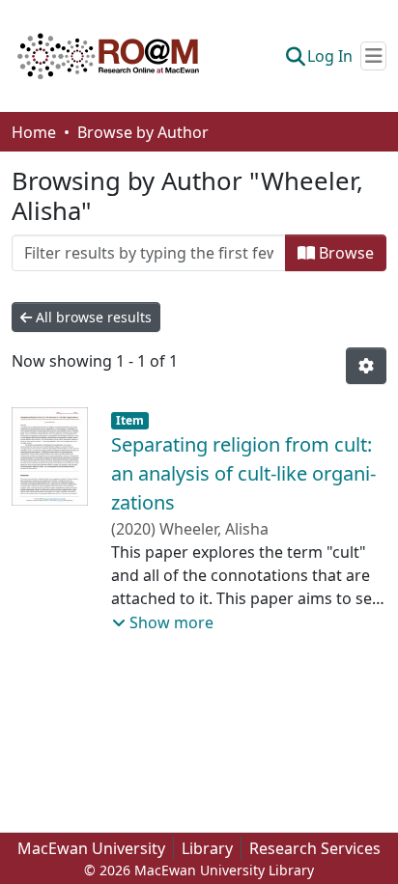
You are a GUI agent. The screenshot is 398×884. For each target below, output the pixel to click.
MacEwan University (91, 848)
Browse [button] (344, 252)
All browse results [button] (92, 317)
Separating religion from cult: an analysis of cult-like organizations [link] (243, 473)
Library (207, 848)
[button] (108, 56)
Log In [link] (330, 56)
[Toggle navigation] (373, 55)
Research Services (315, 848)
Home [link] (34, 132)
